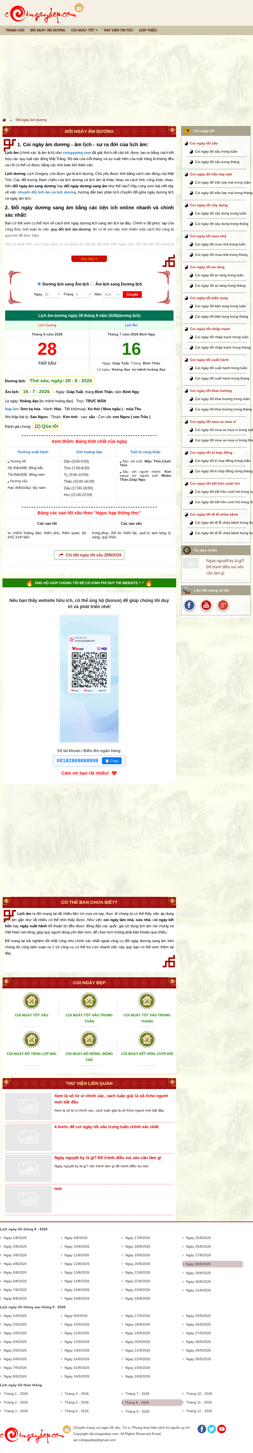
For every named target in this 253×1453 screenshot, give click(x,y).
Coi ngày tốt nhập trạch (210, 329)
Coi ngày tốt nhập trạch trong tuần (222, 337)
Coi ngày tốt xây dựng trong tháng (221, 224)
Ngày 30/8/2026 (198, 1282)
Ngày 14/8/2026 (76, 1281)
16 (131, 348)
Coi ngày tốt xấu (204, 143)
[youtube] (206, 605)
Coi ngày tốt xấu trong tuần (216, 151)
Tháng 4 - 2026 (76, 1394)
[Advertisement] (126, 76)
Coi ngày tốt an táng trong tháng (220, 285)
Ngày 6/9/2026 (15, 1359)
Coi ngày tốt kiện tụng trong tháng (221, 316)
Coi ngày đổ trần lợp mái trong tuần (223, 182)
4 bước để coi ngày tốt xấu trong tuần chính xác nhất (106, 1126)
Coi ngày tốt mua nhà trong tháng (221, 255)
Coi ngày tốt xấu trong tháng (217, 162)
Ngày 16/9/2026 (76, 1376)
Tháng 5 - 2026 (76, 1402)
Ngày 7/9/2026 (15, 1368)
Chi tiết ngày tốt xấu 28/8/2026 (94, 555)
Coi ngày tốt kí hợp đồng (211, 452)
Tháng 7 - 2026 (137, 1394)
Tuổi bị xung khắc (145, 452)
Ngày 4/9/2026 (15, 1342)
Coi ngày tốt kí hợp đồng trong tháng (224, 471)
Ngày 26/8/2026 (198, 1246)
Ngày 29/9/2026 (198, 1350)
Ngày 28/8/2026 (198, 1264)
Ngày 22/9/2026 (137, 1359)
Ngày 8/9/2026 (15, 1376)
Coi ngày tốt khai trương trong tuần (222, 399)
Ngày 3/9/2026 (15, 1333)
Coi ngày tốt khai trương (211, 391)
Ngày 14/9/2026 (76, 1359)
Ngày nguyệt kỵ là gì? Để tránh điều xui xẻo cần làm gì (107, 1157)
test (58, 1188)
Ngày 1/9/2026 (15, 1316)
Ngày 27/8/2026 (198, 1255)
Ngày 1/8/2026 (15, 1238)
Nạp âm (11, 409)
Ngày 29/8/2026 (198, 1273)
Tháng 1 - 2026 (16, 1394)
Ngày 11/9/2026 (76, 1333)
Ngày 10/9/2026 (76, 1324)
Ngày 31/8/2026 (198, 1290)
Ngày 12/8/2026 (76, 1264)
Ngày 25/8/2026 (198, 1238)
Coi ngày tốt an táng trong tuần (219, 275)
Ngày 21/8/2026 (137, 1272)
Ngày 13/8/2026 (76, 1272)
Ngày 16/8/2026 (76, 1298)
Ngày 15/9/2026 (76, 1368)
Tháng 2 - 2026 (16, 1402)
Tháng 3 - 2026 (16, 1411)
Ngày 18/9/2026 (137, 1324)
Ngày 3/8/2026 (15, 1255)
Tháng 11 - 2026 (199, 1402)
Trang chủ (14, 30)
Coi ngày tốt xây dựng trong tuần (220, 213)
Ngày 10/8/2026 (76, 1246)
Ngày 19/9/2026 (137, 1333)
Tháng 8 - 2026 (137, 1403)
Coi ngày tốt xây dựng (209, 205)
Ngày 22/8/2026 (137, 1281)
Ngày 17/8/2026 (137, 1238)
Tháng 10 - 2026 (199, 1394)
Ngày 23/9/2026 (137, 1368)
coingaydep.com (77, 152)
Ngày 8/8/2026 (15, 1298)
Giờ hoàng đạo (89, 452)
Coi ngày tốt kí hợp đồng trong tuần (223, 461)
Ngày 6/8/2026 (15, 1281)
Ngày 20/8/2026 (137, 1264)
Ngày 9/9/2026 (75, 1316)
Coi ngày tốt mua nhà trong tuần (220, 244)
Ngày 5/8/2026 (15, 1272)
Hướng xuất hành (33, 452)
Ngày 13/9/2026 (76, 1350)
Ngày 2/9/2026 (15, 1324)
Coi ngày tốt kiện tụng (209, 298)
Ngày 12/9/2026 (76, 1342)
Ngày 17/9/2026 (137, 1316)
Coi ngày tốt (82, 30)
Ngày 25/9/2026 (198, 1316)
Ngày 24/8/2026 (137, 1298)
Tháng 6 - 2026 (76, 1411)
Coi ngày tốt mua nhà (208, 236)
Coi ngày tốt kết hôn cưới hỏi (215, 483)
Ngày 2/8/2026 (15, 1246)
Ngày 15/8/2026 (76, 1290)
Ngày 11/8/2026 (76, 1255)
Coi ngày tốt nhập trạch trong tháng (223, 347)
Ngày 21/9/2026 (137, 1350)
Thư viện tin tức (118, 30)
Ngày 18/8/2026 (137, 1246)
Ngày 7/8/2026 (15, 1290)
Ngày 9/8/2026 (75, 1238)
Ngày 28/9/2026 (198, 1342)
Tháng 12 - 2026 (199, 1411)
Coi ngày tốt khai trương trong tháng (223, 409)
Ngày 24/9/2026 (137, 1376)
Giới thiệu (148, 30)
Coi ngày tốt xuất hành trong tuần (221, 368)
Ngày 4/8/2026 (15, 1264)
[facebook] (190, 605)
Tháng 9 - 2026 (137, 1411)
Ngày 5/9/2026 (15, 1350)
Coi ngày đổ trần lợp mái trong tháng (224, 193)
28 (47, 348)
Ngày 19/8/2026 (137, 1255)
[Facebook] (201, 1432)
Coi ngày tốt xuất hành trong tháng (222, 378)
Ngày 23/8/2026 (137, 1290)
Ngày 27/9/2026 (198, 1333)
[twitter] (222, 605)
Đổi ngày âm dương (47, 30)
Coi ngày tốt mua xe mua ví (213, 422)
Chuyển (132, 294)
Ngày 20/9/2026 (137, 1342)
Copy (112, 761)
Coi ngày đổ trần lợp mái (211, 174)
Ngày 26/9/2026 (198, 1324)
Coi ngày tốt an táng (207, 267)
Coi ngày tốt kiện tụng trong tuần (220, 306)
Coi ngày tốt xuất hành (209, 360)
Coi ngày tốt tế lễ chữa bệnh (214, 514)
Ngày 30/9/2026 (198, 1359)
